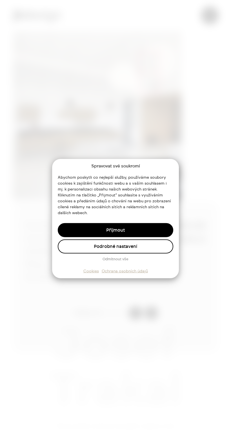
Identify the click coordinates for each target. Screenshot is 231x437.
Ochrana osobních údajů (125, 271)
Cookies (91, 271)
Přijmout (115, 230)
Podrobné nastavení (115, 246)
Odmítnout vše (115, 259)
